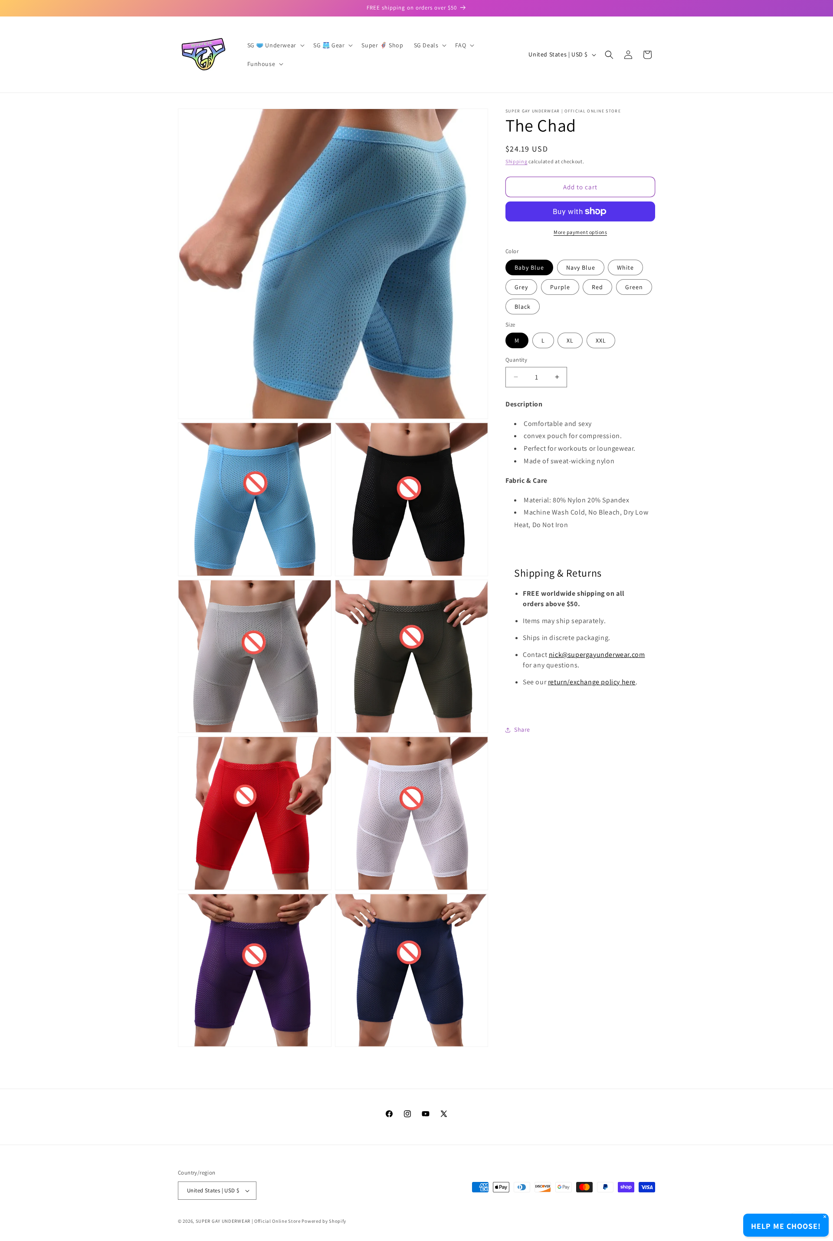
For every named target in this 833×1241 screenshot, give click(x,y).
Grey (521, 287)
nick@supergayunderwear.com (597, 654)
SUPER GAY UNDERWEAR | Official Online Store (248, 1221)
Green (634, 287)
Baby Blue (529, 267)
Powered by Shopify (324, 1221)
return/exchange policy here (592, 682)
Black (523, 306)
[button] (275, 45)
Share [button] (522, 730)
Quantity (516, 359)
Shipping (516, 161)
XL (570, 340)
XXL (601, 340)
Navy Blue (580, 267)
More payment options (580, 232)
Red (597, 287)
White (625, 267)
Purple (560, 287)
